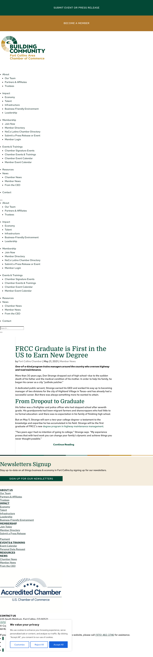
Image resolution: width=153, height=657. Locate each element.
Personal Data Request (12, 549)
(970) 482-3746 (104, 634)
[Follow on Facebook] (3, 638)
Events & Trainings (12, 146)
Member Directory (15, 127)
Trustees (9, 86)
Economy (10, 97)
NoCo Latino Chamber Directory (22, 131)
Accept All (58, 644)
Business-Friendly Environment (22, 108)
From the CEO (12, 185)
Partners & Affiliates (16, 82)
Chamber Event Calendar (19, 158)
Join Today (6, 526)
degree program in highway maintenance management (73, 426)
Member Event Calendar (18, 162)
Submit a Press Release (13, 533)
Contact (6, 192)
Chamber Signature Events (19, 150)
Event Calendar (8, 545)
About (5, 74)
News (5, 173)
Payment (5, 539)
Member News (13, 181)
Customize (19, 644)
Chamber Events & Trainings (20, 154)
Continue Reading (63, 444)
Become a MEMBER (76, 23)
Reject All (39, 644)
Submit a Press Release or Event (22, 135)
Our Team (10, 78)
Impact (6, 93)
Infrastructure (12, 104)
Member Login (13, 139)
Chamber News (13, 177)
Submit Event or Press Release (77, 7)
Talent (8, 101)
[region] (39, 635)
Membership (9, 120)
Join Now (10, 123)
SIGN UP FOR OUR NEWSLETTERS (31, 478)
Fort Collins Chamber (30, 361)
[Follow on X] (3, 650)
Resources (8, 169)
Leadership (11, 112)
